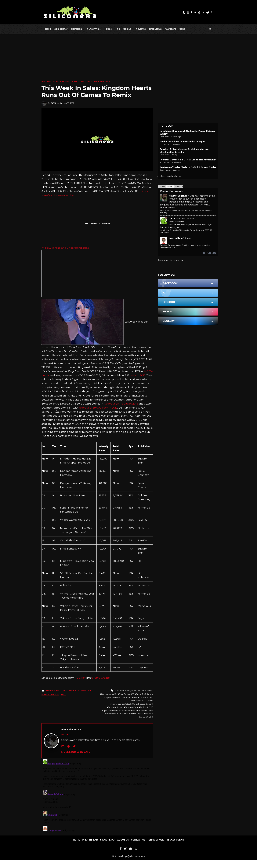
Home (48, 29)
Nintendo (76, 29)
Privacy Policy (175, 839)
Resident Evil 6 (146, 707)
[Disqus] (97, 795)
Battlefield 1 (148, 690)
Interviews (155, 29)
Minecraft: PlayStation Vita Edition (138, 697)
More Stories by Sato (75, 752)
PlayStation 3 (63, 82)
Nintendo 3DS (48, 82)
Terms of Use (156, 839)
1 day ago (173, 247)
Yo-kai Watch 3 (146, 717)
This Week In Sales (145, 710)
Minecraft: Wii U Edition (142, 701)
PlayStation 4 (79, 82)
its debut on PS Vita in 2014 (121, 403)
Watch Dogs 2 (136, 714)
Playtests (170, 29)
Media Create (101, 677)
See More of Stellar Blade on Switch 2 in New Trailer (188, 167)
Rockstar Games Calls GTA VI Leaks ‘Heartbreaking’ (188, 159)
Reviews (141, 29)
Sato (53, 103)
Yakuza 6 (149, 714)
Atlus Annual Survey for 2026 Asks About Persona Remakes (185, 210)
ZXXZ (172, 218)
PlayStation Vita (95, 82)
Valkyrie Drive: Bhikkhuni (117, 714)
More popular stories (170, 176)
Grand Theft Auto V (144, 694)
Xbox (109, 29)
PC (118, 29)
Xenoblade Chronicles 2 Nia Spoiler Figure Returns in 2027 (184, 230)
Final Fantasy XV (126, 694)
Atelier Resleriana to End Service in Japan (182, 141)
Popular (179, 187)
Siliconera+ (61, 29)
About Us (123, 839)
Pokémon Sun (131, 707)
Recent (170, 187)
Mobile (127, 29)
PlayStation (94, 29)
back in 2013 (137, 375)
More (182, 29)
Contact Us (138, 839)
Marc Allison (176, 238)
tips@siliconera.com (134, 856)
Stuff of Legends (178, 195)
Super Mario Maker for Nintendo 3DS (118, 710)
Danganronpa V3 (108, 694)
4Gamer (80, 677)
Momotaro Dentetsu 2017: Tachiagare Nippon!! (132, 704)
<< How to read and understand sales (65, 247)
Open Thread (90, 839)
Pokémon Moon (115, 707)
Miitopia (116, 697)
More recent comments (170, 260)
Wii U (108, 82)
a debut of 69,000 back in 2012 (98, 407)
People (162, 187)
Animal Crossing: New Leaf (128, 690)
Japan (108, 697)
